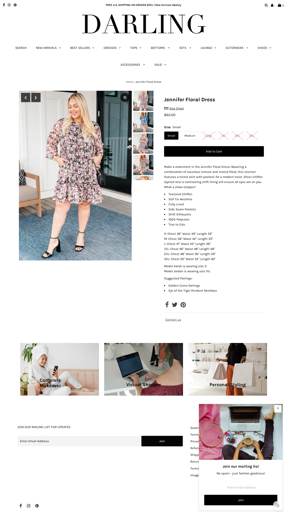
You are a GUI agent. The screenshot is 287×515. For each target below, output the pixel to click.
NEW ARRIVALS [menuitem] (46, 48)
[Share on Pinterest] (183, 306)
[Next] (36, 97)
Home (129, 81)
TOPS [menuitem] (133, 48)
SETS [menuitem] (183, 48)
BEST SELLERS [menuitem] (80, 48)
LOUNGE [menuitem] (206, 48)
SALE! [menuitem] (158, 65)
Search (195, 428)
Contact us (173, 320)
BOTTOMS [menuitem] (158, 48)
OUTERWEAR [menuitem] (235, 48)
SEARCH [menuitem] (21, 48)
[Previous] (25, 97)
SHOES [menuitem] (262, 48)
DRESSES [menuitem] (110, 48)
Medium (189, 135)
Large (208, 135)
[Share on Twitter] (175, 306)
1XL (223, 135)
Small (171, 135)
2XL (237, 135)
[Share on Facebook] (167, 306)
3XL (251, 135)
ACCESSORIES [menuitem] (131, 65)
